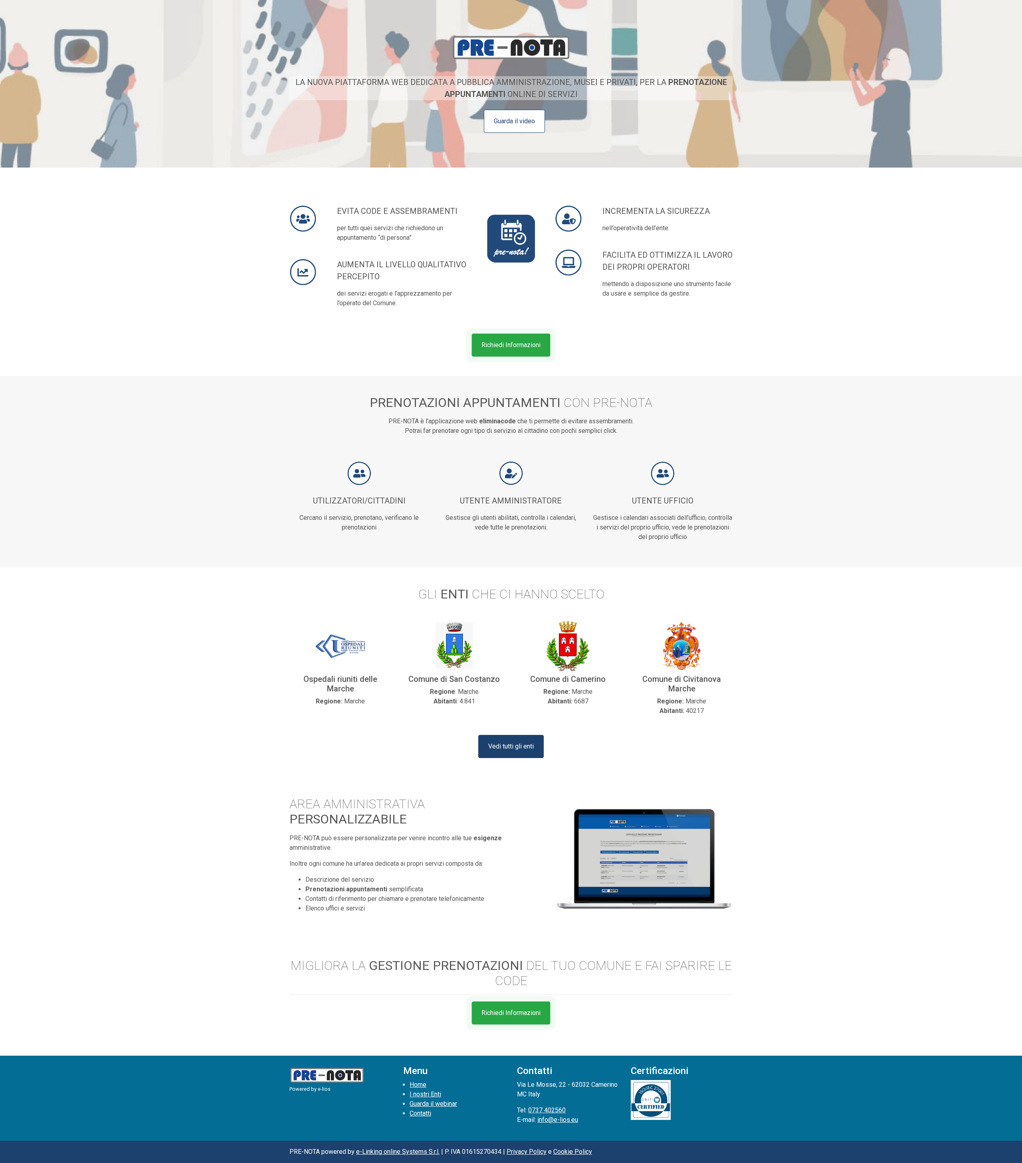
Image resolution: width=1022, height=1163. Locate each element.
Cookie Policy (572, 1151)
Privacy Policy (527, 1151)
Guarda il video (514, 121)
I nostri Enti (425, 1094)
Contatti (420, 1113)
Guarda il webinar (433, 1104)
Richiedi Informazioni (511, 345)
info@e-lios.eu (557, 1120)
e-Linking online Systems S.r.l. (398, 1151)
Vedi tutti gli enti (511, 746)
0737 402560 (547, 1110)
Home (418, 1084)
